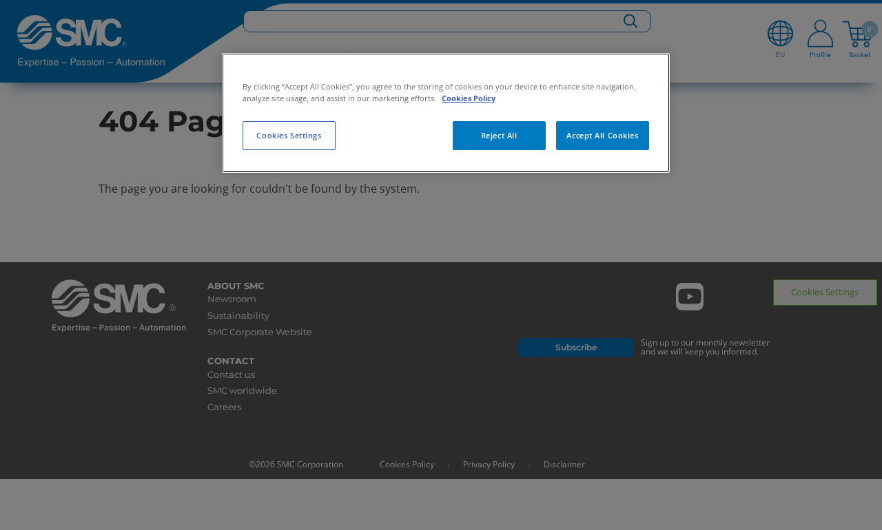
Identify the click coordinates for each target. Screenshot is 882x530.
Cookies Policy (468, 98)
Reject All (499, 135)
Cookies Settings (288, 135)
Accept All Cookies (602, 135)
